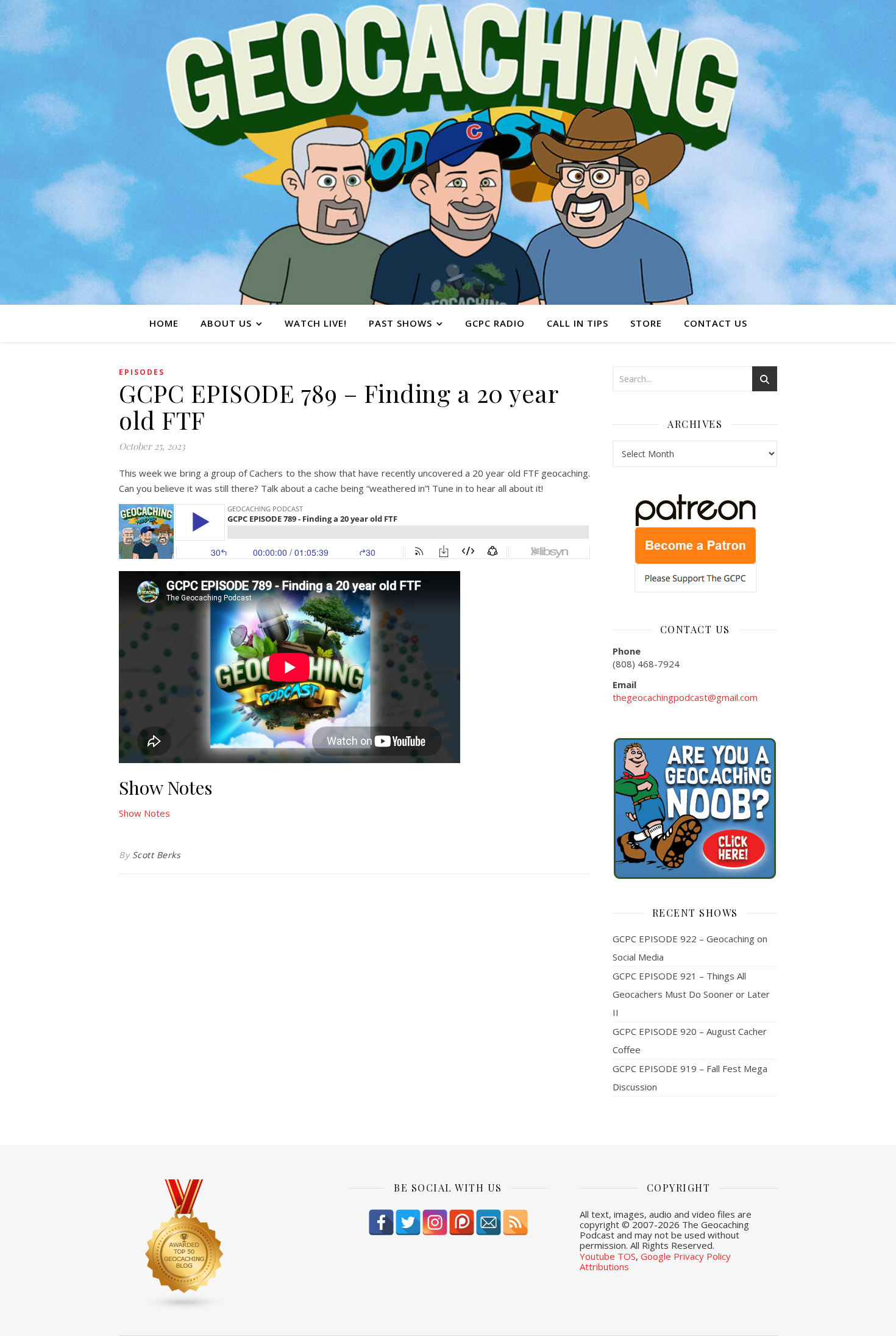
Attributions (604, 1266)
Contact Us (715, 323)
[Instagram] (435, 1222)
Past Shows (400, 323)
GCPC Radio (495, 323)
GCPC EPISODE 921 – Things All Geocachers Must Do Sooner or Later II (691, 994)
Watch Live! (316, 323)
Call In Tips (577, 323)
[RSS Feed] (515, 1222)
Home (164, 323)
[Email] (488, 1222)
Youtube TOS (608, 1256)
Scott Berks (156, 855)
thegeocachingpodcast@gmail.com (685, 697)
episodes (142, 372)
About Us (226, 323)
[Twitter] (408, 1222)
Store (646, 323)
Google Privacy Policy (686, 1256)
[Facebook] (381, 1222)
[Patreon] (462, 1222)
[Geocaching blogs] (217, 1245)
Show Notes (144, 813)
